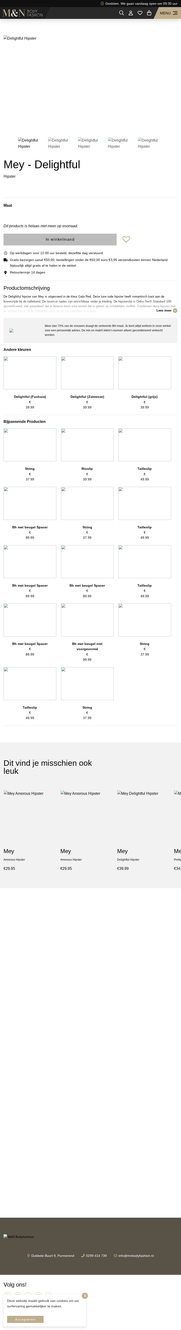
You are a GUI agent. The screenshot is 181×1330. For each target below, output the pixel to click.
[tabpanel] (90, 82)
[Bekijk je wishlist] (140, 13)
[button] (127, 239)
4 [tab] (97, 124)
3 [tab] (90, 124)
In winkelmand (60, 239)
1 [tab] (76, 124)
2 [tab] (83, 124)
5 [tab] (104, 124)
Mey (9, 851)
